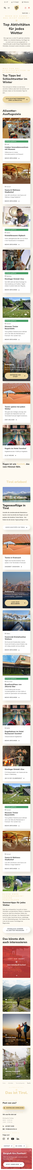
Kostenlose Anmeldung (15, 1107)
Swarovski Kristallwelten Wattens (15, 638)
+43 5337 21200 (9, 1126)
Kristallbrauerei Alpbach (15, 235)
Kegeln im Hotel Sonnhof (15, 448)
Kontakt (7, 1146)
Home (4, 1083)
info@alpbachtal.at (11, 1129)
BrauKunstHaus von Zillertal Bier (13, 685)
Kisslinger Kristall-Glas (14, 769)
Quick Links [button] (25, 13)
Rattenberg (9, 364)
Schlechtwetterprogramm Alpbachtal (15, 99)
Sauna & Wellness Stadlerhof (12, 191)
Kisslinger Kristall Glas (14, 279)
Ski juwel (18, 1146)
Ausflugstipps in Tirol (15, 527)
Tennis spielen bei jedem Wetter (15, 408)
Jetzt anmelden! (12, 1164)
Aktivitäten (10, 1083)
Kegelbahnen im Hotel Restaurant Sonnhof (14, 732)
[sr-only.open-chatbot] (29, 1166)
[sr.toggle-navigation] (5, 8)
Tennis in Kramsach (13, 558)
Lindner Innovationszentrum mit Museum (16, 148)
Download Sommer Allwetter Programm (15, 929)
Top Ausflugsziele (20, 1083)
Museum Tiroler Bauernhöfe (11, 328)
